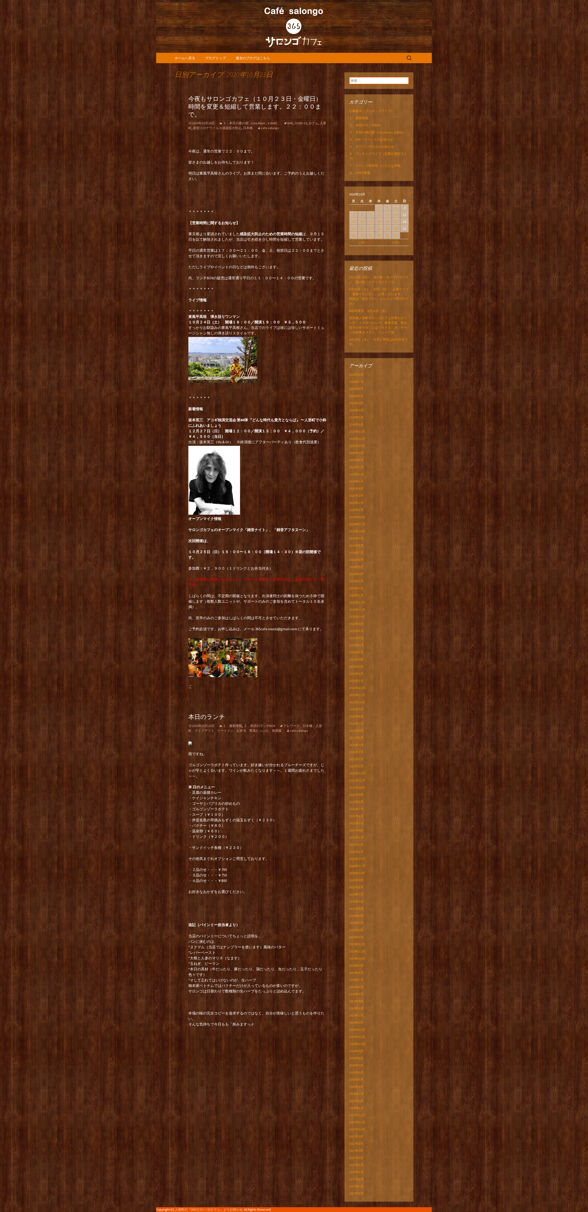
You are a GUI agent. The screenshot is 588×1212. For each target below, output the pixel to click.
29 (379, 235)
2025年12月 (357, 431)
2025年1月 (356, 510)
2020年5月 (356, 909)
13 (362, 222)
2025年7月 (356, 467)
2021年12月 (357, 773)
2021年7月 (356, 809)
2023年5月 (356, 652)
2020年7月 (356, 894)
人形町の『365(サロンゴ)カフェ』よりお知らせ (209, 1209)
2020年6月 (356, 901)
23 (387, 228)
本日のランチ (206, 716)
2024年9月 (356, 538)
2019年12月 (357, 944)
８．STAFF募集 (359, 173)
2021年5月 (356, 823)
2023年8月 (356, 631)
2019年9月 (356, 965)
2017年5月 (356, 1165)
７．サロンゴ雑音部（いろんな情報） (376, 166)
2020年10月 (357, 873)
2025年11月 (357, 439)
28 (370, 235)
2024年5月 (356, 567)
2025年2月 (356, 503)
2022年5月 (356, 738)
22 (379, 228)
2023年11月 (357, 609)
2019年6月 (356, 987)
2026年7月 (356, 382)
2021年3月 (356, 837)
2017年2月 (356, 1186)
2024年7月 (356, 553)
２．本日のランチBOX (259, 726)
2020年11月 (357, 866)
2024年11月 (357, 524)
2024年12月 (357, 517)
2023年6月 (356, 645)
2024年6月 (356, 560)
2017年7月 (356, 1151)
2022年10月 (357, 702)
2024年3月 (356, 581)
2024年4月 (356, 574)
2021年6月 (356, 816)
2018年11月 (357, 1037)
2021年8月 (356, 802)
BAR (290, 123)
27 (362, 235)
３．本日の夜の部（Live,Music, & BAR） (251, 123)
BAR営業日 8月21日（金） (368, 311)
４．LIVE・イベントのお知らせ (371, 139)
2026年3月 (356, 410)
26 (353, 235)
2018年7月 (356, 1065)
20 (362, 228)
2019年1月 (356, 1022)
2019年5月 (356, 994)
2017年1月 (356, 1193)
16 (387, 222)
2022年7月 (356, 723)
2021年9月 (356, 795)
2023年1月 (356, 681)
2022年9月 (356, 709)
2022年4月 (356, 745)
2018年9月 (356, 1051)
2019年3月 (356, 1008)
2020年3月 (356, 923)
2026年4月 (356, 403)
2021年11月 (357, 780)
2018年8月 (356, 1058)
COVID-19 (300, 123)
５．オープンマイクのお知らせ (371, 146)
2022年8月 (356, 716)
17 (396, 222)
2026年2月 (356, 417)
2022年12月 (357, 688)
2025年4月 (356, 488)
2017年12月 (357, 1115)
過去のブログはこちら (253, 58)
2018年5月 (356, 1079)
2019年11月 (357, 951)
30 (387, 235)
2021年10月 (357, 787)
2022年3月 (356, 752)
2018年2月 (356, 1101)
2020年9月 (356, 880)
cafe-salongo (270, 128)
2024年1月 (356, 595)
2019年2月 (356, 1015)
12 (353, 222)
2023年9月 (356, 624)
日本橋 (248, 128)
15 (379, 222)
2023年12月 (357, 602)
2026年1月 (356, 424)
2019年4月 (356, 1001)
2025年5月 (356, 481)
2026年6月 (356, 389)
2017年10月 (357, 1129)
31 (396, 235)
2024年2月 (356, 588)
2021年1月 (356, 852)
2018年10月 (357, 1044)
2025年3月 (356, 496)
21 (370, 228)
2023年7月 (356, 638)
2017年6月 (356, 1158)
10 (396, 215)
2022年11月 (357, 695)
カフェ (313, 123)
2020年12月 (357, 859)
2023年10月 (357, 617)
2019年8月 (356, 973)
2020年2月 (356, 930)
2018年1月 (356, 1108)
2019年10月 (357, 958)
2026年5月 (356, 396)
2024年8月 (356, 545)
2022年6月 (356, 731)
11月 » (396, 242)
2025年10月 (357, 446)
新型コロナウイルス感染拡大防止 (217, 128)
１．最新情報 (232, 726)
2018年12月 (357, 1030)
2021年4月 (356, 830)
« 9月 (362, 242)
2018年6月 (356, 1072)
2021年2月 (356, 844)
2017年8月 (356, 1143)
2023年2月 (356, 674)
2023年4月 (356, 659)
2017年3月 (356, 1179)
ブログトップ (215, 58)
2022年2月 (356, 759)
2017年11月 (357, 1122)
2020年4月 (356, 916)
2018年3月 (356, 1094)
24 (396, 228)
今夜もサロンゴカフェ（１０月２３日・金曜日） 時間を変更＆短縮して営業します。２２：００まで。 (258, 106)
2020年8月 (356, 887)
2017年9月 (356, 1136)
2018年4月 (356, 1087)
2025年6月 (356, 474)
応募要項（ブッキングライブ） (371, 111)
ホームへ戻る (185, 58)
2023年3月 (356, 666)
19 (353, 228)
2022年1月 (356, 766)
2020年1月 (356, 937)
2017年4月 (356, 1172)
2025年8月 (356, 460)
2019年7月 (356, 980)
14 (370, 222)
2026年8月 (356, 375)
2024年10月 (357, 531)
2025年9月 (356, 453)
